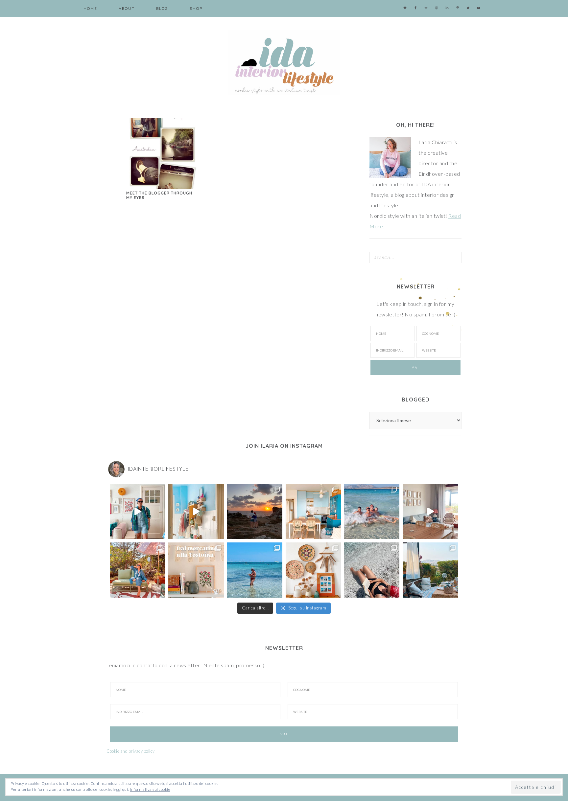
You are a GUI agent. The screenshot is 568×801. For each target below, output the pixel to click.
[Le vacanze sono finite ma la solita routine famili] (196, 511)
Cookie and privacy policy (130, 751)
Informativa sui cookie (150, 789)
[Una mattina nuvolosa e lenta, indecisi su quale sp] (430, 511)
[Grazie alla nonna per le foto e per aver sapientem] (371, 511)
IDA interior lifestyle (284, 62)
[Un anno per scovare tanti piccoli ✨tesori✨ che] (196, 570)
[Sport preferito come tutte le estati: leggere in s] (254, 570)
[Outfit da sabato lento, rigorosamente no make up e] (137, 511)
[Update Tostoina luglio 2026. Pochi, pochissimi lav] (313, 511)
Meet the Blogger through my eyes (159, 195)
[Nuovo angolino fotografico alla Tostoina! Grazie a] (313, 570)
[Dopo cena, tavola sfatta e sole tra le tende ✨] (430, 570)
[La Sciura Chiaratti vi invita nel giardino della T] (137, 570)
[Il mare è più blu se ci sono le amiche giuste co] (371, 570)
